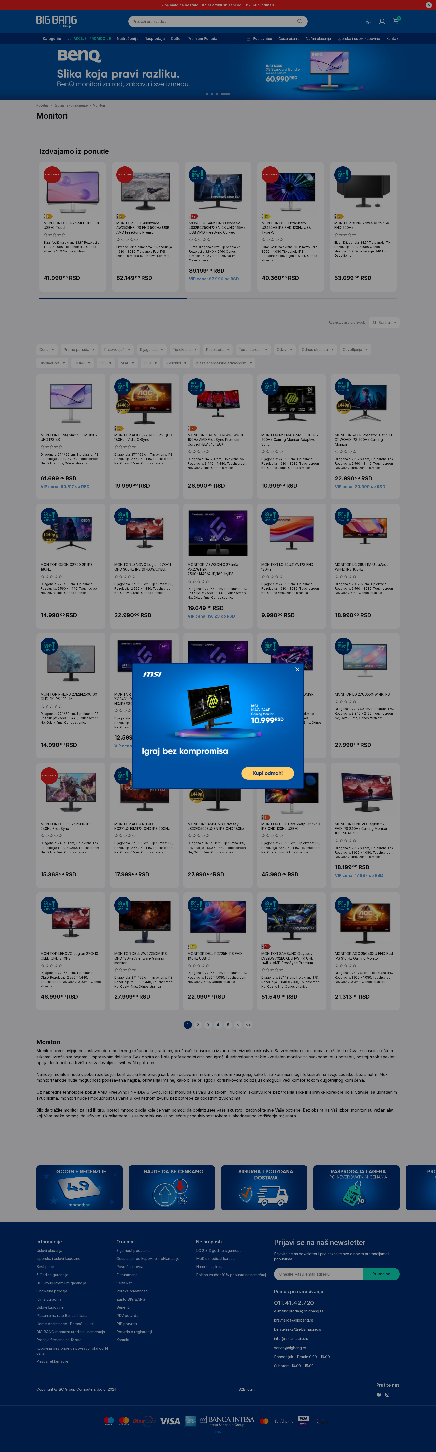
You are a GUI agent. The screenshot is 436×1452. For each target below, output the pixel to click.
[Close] (297, 669)
